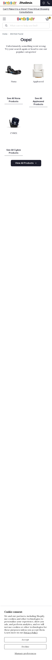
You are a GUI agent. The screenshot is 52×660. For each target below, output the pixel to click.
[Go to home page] (26, 19)
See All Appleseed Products (38, 101)
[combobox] (27, 25)
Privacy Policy (31, 632)
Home (4, 34)
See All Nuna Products (13, 100)
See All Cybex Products (13, 151)
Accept (25, 639)
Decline (25, 646)
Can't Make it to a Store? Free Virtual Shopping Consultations (26, 10)
